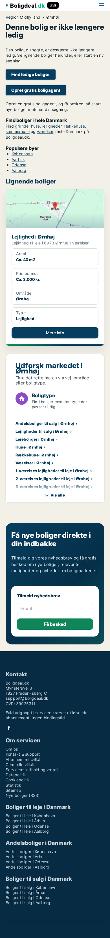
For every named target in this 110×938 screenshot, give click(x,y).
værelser (45, 131)
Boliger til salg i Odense (28, 897)
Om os (12, 749)
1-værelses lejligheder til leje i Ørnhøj (52, 470)
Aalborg (19, 170)
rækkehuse (74, 126)
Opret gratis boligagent (36, 90)
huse (35, 126)
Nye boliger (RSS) (22, 795)
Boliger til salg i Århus (26, 892)
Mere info (55, 332)
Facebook (9, 727)
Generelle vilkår (20, 764)
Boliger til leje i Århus (25, 820)
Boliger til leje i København (30, 815)
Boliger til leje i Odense (27, 826)
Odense (19, 164)
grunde (21, 126)
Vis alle (57, 495)
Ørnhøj (52, 17)
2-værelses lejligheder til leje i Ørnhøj (52, 478)
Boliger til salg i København (31, 887)
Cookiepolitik (18, 779)
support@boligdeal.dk (27, 698)
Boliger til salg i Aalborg (28, 902)
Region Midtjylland (23, 17)
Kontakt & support (23, 754)
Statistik (13, 785)
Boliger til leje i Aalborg (27, 831)
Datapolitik (16, 774)
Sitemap (13, 790)
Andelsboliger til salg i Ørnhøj (45, 423)
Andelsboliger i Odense (27, 861)
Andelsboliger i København (31, 851)
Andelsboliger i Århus (25, 856)
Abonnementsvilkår (24, 759)
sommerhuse (18, 131)
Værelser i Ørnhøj (33, 462)
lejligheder (51, 126)
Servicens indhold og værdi (32, 769)
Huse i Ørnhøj (29, 447)
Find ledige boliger (30, 74)
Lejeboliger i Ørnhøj (35, 439)
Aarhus (18, 159)
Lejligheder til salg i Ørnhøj (42, 431)
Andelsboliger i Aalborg (28, 867)
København (22, 153)
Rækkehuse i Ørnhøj (35, 454)
